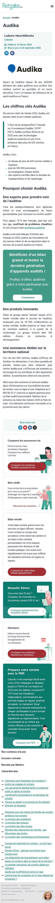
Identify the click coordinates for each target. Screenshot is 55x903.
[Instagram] (35, 427)
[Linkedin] (20, 427)
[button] (6, 53)
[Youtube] (25, 427)
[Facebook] (30, 427)
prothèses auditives (34, 227)
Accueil (6, 17)
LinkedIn (8, 40)
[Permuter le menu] (52, 6)
